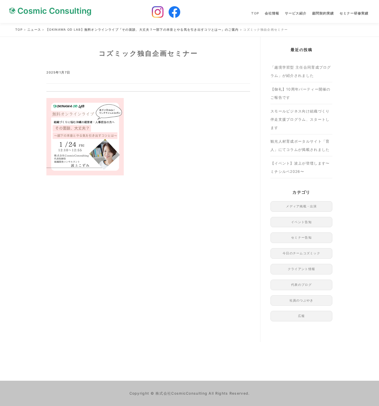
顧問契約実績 (323, 13)
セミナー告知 (301, 237)
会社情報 (272, 13)
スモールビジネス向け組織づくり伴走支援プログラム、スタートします (300, 119)
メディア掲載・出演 (301, 206)
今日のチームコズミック (301, 253)
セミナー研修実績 (354, 13)
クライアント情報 (301, 269)
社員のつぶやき (302, 300)
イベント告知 (301, 222)
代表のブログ (301, 285)
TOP (255, 13)
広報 (301, 316)
